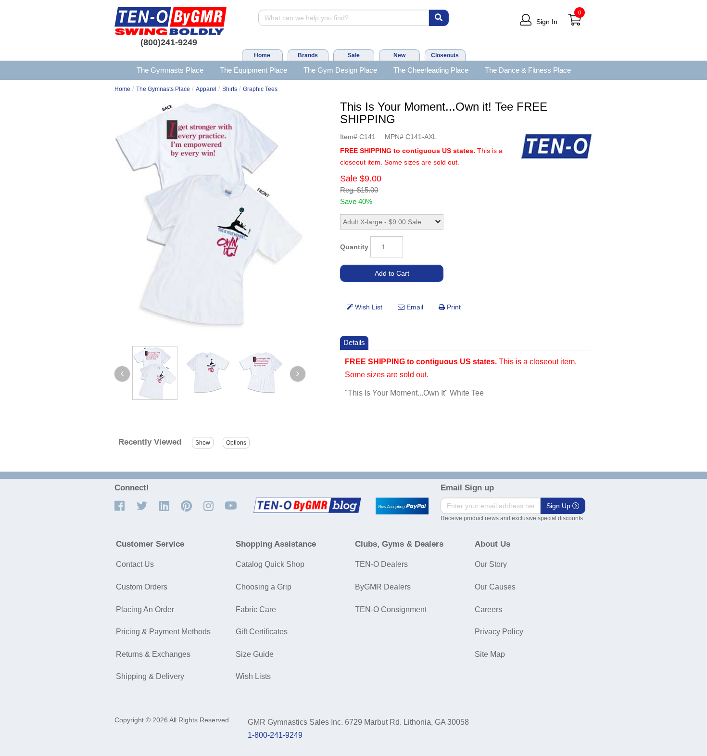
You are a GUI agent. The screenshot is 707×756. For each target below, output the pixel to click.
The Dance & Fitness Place (528, 70)
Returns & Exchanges (153, 654)
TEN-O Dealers (381, 564)
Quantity (354, 247)
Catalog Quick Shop (270, 564)
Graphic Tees (260, 89)
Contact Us (135, 564)
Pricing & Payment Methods (163, 632)
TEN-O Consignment (391, 609)
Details (354, 342)
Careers (488, 609)
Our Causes (495, 587)
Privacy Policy (499, 632)
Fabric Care (256, 609)
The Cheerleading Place (430, 70)
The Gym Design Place (340, 70)
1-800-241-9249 (275, 735)
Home (262, 55)
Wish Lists (253, 676)
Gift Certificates (262, 632)
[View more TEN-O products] (556, 146)
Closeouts (445, 55)
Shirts (229, 89)
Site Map (490, 654)
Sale (354, 55)
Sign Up (559, 506)
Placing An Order (145, 609)
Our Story (491, 564)
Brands (308, 55)
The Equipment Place (253, 70)
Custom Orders (141, 587)
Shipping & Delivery (150, 676)
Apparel (206, 89)
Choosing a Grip (263, 587)
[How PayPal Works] (402, 506)
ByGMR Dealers (383, 587)
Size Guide (255, 654)
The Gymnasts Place (170, 70)
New (399, 55)
